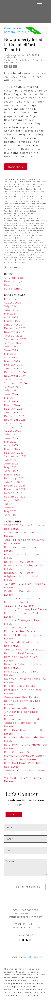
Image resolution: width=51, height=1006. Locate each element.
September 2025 (15, 339)
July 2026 (10, 306)
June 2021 (10, 507)
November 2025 (15, 332)
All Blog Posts (14, 277)
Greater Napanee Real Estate (24, 649)
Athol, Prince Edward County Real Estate (24, 184)
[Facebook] (20, 940)
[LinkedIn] (30, 940)
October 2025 (13, 335)
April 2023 (11, 445)
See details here (23, 80)
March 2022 (12, 474)
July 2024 (10, 390)
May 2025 (10, 354)
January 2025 (13, 368)
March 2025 (12, 361)
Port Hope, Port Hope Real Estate (20, 233)
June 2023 (11, 438)
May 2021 (10, 511)
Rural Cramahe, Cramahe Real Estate (23, 248)
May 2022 (10, 467)
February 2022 (14, 478)
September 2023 (15, 427)
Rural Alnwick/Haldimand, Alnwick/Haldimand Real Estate (22, 712)
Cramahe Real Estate (27, 211)
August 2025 (12, 343)
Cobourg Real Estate (36, 204)
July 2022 (10, 460)
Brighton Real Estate (22, 194)
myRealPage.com (32, 957)
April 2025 (11, 357)
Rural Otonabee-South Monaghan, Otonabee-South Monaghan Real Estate (25, 252)
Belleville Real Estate (19, 562)
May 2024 (10, 398)
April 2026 (11, 317)
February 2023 (14, 452)
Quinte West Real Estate (21, 697)
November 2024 (15, 376)
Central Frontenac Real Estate (26, 201)
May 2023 (10, 441)
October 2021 (13, 493)
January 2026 (13, 324)
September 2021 (15, 496)
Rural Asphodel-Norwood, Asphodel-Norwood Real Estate (24, 242)
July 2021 (10, 504)
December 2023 (15, 416)
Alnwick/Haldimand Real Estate (31, 182)
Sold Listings (13, 288)
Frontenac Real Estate (15, 213)
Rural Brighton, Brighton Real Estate (29, 245)
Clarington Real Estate (15, 204)
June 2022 (11, 463)
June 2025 (11, 350)
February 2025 (14, 365)
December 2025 (15, 328)
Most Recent (13, 299)
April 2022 (11, 471)
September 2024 (15, 383)
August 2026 (12, 302)
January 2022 (13, 482)
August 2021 (12, 500)
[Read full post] (25, 32)
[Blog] (27, 940)
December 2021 (14, 485)
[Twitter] (24, 940)
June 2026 (11, 310)
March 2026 (12, 321)
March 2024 (12, 405)
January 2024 (13, 412)
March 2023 (12, 449)
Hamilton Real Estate (36, 221)
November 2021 (14, 489)
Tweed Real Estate (25, 260)
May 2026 (10, 313)
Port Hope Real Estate (33, 230)
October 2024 (13, 379)
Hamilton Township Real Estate (19, 223)
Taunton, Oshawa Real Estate (24, 770)
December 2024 (15, 372)
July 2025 (10, 346)
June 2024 (11, 394)
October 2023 (13, 423)
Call (13, 814)
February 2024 (14, 408)
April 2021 (11, 515)
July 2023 (10, 434)
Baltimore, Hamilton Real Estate (19, 187)
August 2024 (12, 387)
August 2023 (12, 430)
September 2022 (15, 456)
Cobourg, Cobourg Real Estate (19, 206)
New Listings (13, 281)
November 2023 (15, 419)
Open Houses (13, 285)
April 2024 (11, 401)
